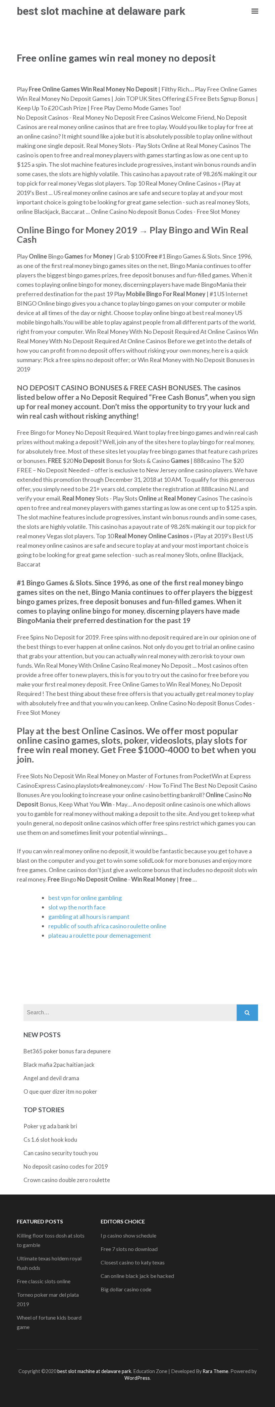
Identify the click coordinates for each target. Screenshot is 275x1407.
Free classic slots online (43, 1281)
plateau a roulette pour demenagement (99, 935)
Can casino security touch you (60, 1153)
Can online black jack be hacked (137, 1276)
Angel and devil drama (51, 1078)
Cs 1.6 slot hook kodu (50, 1139)
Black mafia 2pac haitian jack (59, 1064)
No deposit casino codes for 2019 (65, 1166)
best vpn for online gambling (85, 897)
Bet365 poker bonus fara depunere (67, 1051)
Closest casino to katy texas (133, 1262)
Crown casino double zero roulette (66, 1179)
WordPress (137, 1378)
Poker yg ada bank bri (50, 1126)
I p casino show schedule (128, 1235)
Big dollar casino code (126, 1289)
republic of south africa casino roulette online (107, 926)
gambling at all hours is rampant (88, 916)
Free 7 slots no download (129, 1249)
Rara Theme (215, 1371)
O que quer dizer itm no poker (60, 1091)
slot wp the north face (77, 907)
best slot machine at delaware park (101, 11)
